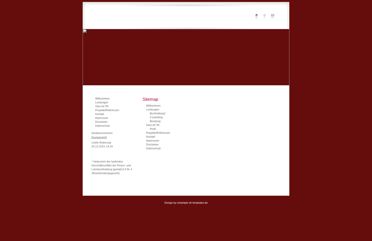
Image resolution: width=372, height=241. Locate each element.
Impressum (101, 118)
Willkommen (102, 98)
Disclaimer (101, 121)
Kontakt (99, 114)
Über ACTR (101, 106)
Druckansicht (99, 137)
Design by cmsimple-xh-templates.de (186, 202)
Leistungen (101, 102)
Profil (153, 129)
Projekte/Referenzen (107, 110)
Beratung (155, 121)
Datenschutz (102, 125)
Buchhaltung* (158, 113)
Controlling (156, 117)
